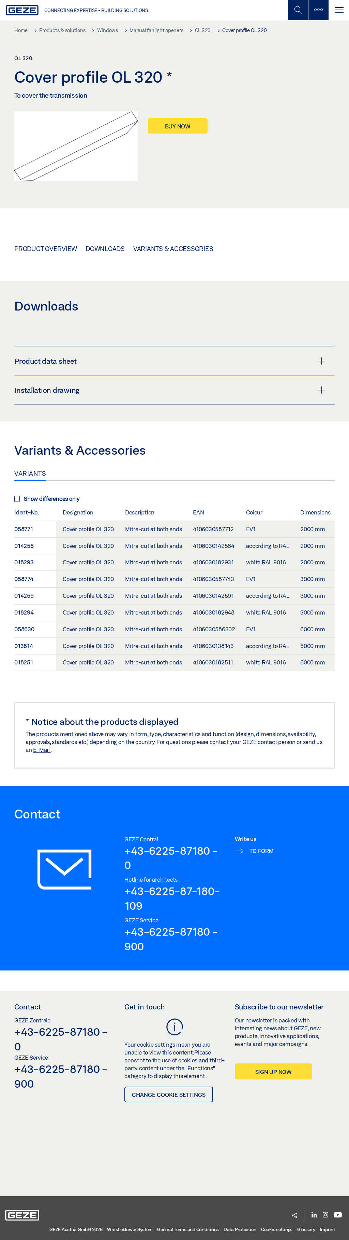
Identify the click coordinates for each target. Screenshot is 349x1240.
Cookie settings (276, 1229)
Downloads (105, 248)
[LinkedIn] (314, 1215)
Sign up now (273, 1072)
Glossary (306, 1229)
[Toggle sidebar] (318, 10)
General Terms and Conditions (188, 1229)
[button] (294, 1216)
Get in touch (144, 1007)
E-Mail (42, 749)
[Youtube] (338, 1215)
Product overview (45, 248)
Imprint (327, 1229)
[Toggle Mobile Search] (298, 10)
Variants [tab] (30, 473)
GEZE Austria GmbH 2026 (76, 1229)
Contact (27, 1007)
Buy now (178, 126)
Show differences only (52, 498)
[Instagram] (325, 1215)
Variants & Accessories (173, 248)
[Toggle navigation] (339, 10)
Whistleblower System (129, 1229)
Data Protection (240, 1229)
